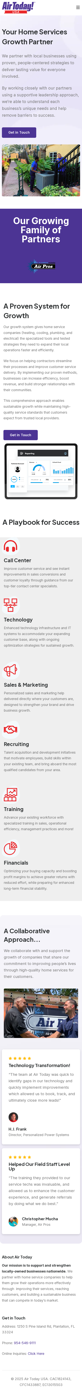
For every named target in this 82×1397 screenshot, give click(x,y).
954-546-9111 (25, 1343)
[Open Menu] (78, 8)
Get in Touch (19, 132)
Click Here (36, 1354)
